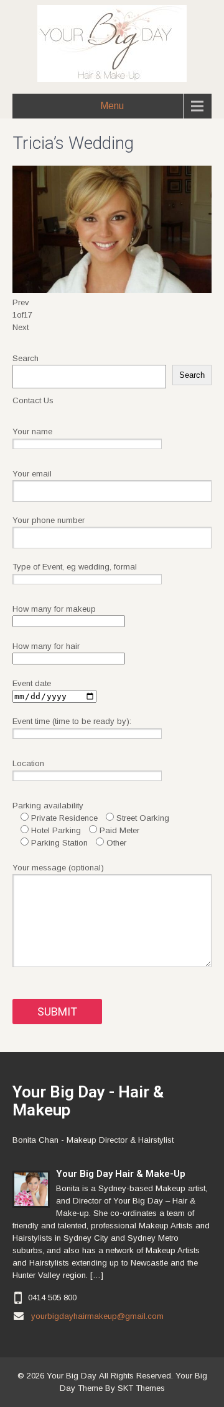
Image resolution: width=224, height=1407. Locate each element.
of (22, 314)
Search (25, 358)
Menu (112, 105)
